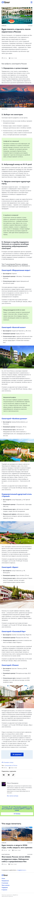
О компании (5, 883)
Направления (5, 880)
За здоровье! (17, 754)
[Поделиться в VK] (4, 775)
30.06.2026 (29, 842)
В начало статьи (8, 762)
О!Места (4, 25)
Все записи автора (12, 796)
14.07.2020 (30, 25)
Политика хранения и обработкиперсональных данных (10, 895)
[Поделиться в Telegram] (8, 775)
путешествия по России (11, 765)
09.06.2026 (29, 854)
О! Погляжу (17, 813)
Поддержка (5, 887)
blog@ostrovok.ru (21, 870)
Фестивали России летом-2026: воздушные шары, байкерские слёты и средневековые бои (16, 859)
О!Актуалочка (6, 854)
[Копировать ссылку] (13, 775)
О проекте (4, 889)
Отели (3, 878)
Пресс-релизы (5, 885)
